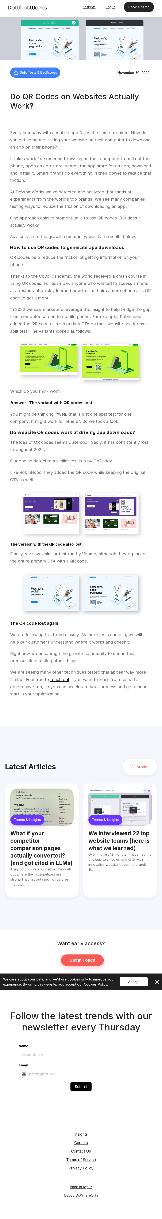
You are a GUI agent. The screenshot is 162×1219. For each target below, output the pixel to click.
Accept (133, 982)
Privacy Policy (81, 1168)
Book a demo (139, 7)
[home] (27, 7)
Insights (81, 1134)
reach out (59, 679)
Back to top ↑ (81, 1187)
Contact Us (81, 1151)
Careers (81, 1142)
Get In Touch (82, 960)
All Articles (139, 767)
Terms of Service (81, 1159)
